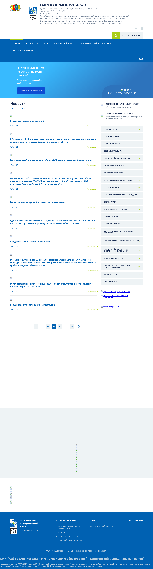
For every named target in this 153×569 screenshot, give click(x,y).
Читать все (91, 126)
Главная (16, 43)
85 (48, 326)
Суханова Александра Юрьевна (120, 113)
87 (60, 326)
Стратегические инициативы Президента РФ (68, 527)
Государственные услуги (67, 536)
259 (71, 326)
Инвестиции (61, 532)
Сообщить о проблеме (31, 91)
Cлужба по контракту (23, 51)
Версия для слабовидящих (102, 526)
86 (54, 326)
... (41, 326)
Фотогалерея (32, 43)
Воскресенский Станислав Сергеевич (123, 104)
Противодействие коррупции (69, 540)
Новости (23, 108)
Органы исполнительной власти (59, 43)
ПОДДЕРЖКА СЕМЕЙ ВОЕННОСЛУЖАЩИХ (97, 43)
